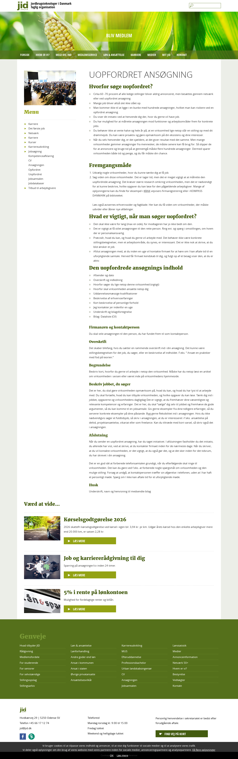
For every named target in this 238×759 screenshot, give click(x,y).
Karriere (136, 55)
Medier (151, 55)
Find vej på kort (175, 734)
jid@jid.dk (26, 728)
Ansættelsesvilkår (81, 680)
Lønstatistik (179, 645)
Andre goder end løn (83, 657)
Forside (24, 55)
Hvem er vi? (42, 55)
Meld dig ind (63, 55)
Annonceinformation (185, 657)
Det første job (36, 128)
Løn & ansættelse (113, 55)
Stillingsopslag (28, 680)
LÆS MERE (79, 541)
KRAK (147, 191)
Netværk (33, 133)
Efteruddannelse (131, 657)
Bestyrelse (179, 674)
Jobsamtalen (35, 178)
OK (111, 755)
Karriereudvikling (38, 146)
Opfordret (34, 169)
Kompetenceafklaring (41, 156)
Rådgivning (26, 651)
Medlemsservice (87, 55)
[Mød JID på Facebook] (24, 737)
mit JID (166, 55)
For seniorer (27, 668)
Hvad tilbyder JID (30, 645)
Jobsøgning (35, 151)
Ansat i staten (79, 668)
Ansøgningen (36, 165)
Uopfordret (35, 174)
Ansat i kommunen (82, 662)
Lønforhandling (80, 651)
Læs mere (122, 755)
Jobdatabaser (36, 183)
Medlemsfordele (29, 657)
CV (30, 160)
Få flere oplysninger (203, 750)
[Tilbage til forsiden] (119, 6)
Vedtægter (179, 680)
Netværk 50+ (180, 662)
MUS (124, 651)
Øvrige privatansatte (83, 674)
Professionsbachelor (134, 662)
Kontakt (182, 55)
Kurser (32, 142)
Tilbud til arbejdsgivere (42, 188)
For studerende (29, 662)
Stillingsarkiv (27, 685)
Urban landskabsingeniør (137, 668)
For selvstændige (30, 674)
